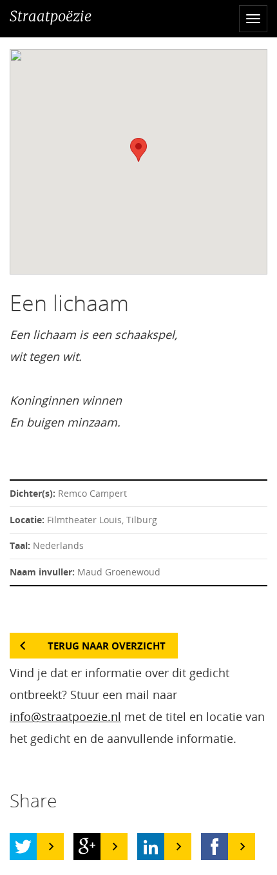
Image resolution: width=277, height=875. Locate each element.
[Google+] (86, 846)
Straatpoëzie (50, 16)
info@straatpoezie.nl (65, 716)
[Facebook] (214, 846)
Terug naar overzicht (107, 645)
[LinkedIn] (150, 846)
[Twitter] (23, 846)
